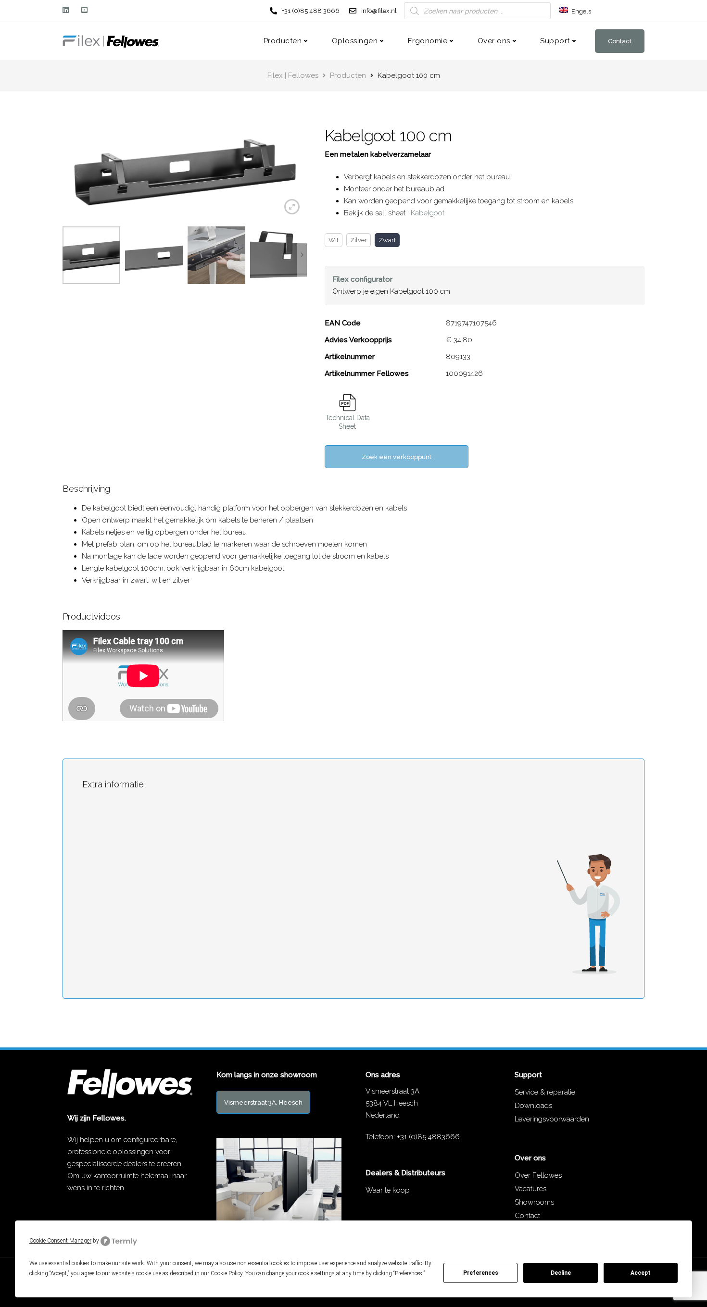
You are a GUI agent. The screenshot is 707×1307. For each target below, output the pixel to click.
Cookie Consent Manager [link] (60, 1240)
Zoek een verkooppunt (396, 457)
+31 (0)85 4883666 (428, 1137)
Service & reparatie (545, 1092)
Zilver (358, 240)
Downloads (533, 1105)
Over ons (494, 41)
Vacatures (530, 1188)
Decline (561, 1273)
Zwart (387, 240)
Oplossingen (355, 41)
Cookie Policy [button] (226, 1273)
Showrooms (534, 1202)
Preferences (480, 1273)
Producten (283, 41)
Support (555, 41)
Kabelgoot (427, 213)
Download (347, 402)
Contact (619, 41)
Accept (641, 1273)
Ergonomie (428, 41)
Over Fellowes (538, 1175)
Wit (333, 240)
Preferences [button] (408, 1273)
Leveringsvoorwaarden (552, 1119)
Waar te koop (388, 1190)
